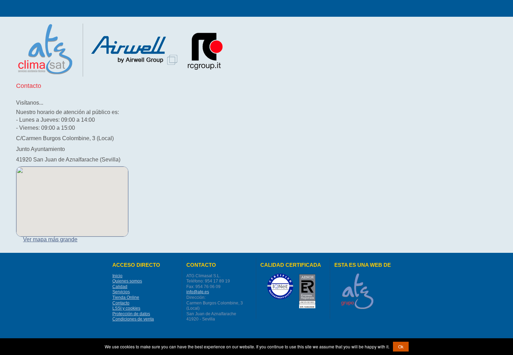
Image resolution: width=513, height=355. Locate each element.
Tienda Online (125, 297)
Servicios (121, 291)
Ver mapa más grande (50, 239)
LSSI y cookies (126, 308)
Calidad (119, 286)
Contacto (120, 303)
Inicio (117, 275)
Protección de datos (131, 313)
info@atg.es (197, 291)
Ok (400, 346)
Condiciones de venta (133, 319)
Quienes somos (127, 281)
